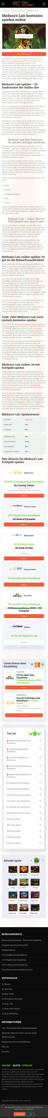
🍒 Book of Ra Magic (10, 1013)
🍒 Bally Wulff (7, 994)
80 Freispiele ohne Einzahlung (18, 783)
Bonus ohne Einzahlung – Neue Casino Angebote (21, 940)
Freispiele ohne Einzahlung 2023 (15, 945)
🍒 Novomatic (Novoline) (12, 999)
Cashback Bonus (8, 950)
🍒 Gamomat (7, 989)
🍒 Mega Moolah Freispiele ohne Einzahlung (19, 775)
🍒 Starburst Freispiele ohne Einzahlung (17, 750)
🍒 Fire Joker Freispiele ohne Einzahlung (17, 758)
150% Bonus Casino (14, 819)
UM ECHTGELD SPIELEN (24, 54)
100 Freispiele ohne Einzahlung (14, 955)
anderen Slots (17, 61)
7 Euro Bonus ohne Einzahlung (18, 801)
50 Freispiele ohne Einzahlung (18, 807)
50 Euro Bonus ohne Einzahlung (19, 813)
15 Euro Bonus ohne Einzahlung (14, 965)
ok (31, 1114)
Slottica (27, 627)
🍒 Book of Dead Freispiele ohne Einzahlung (19, 741)
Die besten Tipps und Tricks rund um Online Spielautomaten (19, 1035)
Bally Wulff (28, 419)
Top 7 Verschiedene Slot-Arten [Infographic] (19, 1028)
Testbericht (24, 553)
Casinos (25, 404)
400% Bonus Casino (14, 837)
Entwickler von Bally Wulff (19, 106)
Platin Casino (29, 535)
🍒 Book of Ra (7, 1004)
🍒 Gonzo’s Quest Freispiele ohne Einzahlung (19, 767)
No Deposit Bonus (15, 389)
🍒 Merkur (6, 984)
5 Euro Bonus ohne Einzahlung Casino (17, 969)
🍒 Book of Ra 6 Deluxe (11, 1008)
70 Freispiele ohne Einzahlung (14, 960)
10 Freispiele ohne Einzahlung (18, 789)
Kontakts (5, 1051)
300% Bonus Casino (14, 831)
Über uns (5, 1047)
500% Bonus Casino (14, 843)
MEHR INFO (20, 1114)
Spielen (24, 496)
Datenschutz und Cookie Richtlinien (16, 1042)
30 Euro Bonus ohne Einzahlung (19, 795)
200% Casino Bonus (14, 825)
